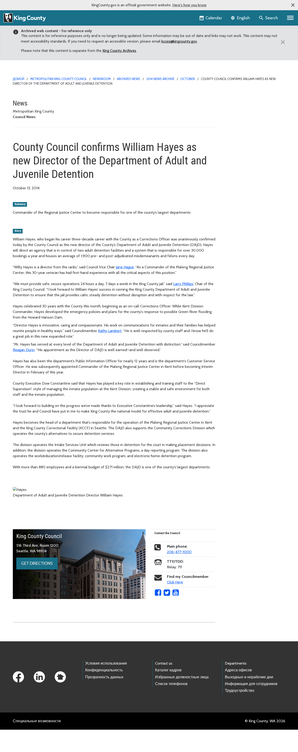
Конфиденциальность (104, 670)
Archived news (128, 79)
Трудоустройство (239, 690)
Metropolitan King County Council (58, 79)
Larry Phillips (183, 284)
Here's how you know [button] (189, 5)
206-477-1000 (179, 552)
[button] (293, 5)
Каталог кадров (168, 670)
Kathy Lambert (110, 331)
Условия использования (106, 663)
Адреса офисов (238, 670)
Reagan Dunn (24, 350)
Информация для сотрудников (251, 684)
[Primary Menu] (290, 18)
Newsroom (102, 79)
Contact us (163, 663)
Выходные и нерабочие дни (249, 677)
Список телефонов (171, 684)
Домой (18, 79)
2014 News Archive (160, 79)
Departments (236, 663)
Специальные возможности (37, 721)
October (187, 79)
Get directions (37, 563)
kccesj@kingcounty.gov (179, 41)
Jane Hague (125, 267)
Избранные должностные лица (182, 677)
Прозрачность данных (104, 677)
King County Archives (119, 50)
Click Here (175, 582)
